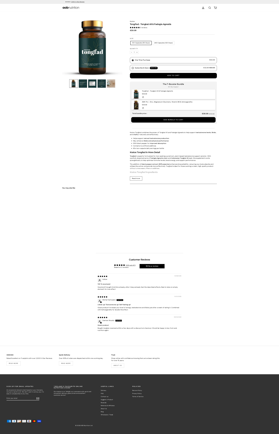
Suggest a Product (107, 400)
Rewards (103, 403)
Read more (136, 178)
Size (132, 39)
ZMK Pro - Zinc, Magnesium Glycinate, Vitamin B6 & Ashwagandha (167, 102)
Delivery (103, 390)
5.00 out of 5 (130, 265)
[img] (102, 276)
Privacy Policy (137, 393)
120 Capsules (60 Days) (141, 43)
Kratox (132, 21)
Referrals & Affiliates (108, 406)
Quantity (134, 49)
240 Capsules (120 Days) (163, 43)
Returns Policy (137, 390)
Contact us (104, 397)
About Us (104, 409)
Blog (102, 412)
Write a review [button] (152, 266)
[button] (73, 83)
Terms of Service (138, 397)
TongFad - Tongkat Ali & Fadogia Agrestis (157, 91)
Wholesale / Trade (107, 415)
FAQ (102, 393)
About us (118, 365)
